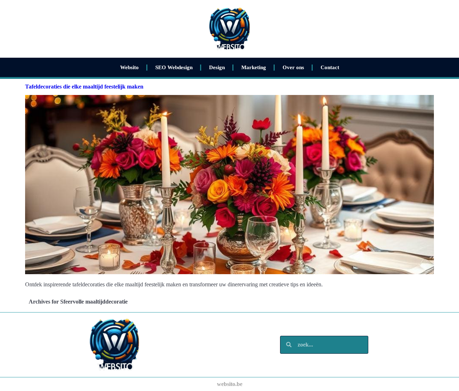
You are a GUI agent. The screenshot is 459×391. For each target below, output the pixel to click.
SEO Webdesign (174, 67)
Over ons (293, 67)
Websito (129, 67)
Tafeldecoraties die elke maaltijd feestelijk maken (84, 87)
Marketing (253, 67)
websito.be (229, 384)
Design (217, 67)
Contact (330, 67)
